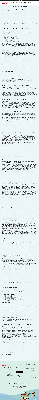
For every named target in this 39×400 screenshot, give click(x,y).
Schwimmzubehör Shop (26, 366)
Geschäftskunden (19, 2)
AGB (17, 367)
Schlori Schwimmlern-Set (34, 371)
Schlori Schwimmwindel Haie (34, 375)
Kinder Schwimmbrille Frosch (34, 373)
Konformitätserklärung (19, 374)
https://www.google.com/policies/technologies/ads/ (9, 230)
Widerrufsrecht (18, 370)
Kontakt (14, 4)
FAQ (24, 372)
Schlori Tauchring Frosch (33, 369)
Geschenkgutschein (34, 377)
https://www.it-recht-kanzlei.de (15, 352)
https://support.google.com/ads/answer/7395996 (9, 227)
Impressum (18, 366)
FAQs (10, 4)
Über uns (29, 2)
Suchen (17, 377)
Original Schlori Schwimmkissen (33, 366)
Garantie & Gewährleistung (18, 376)
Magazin (25, 2)
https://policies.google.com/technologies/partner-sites (19, 224)
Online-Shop (12, 2)
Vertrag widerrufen (18, 372)
